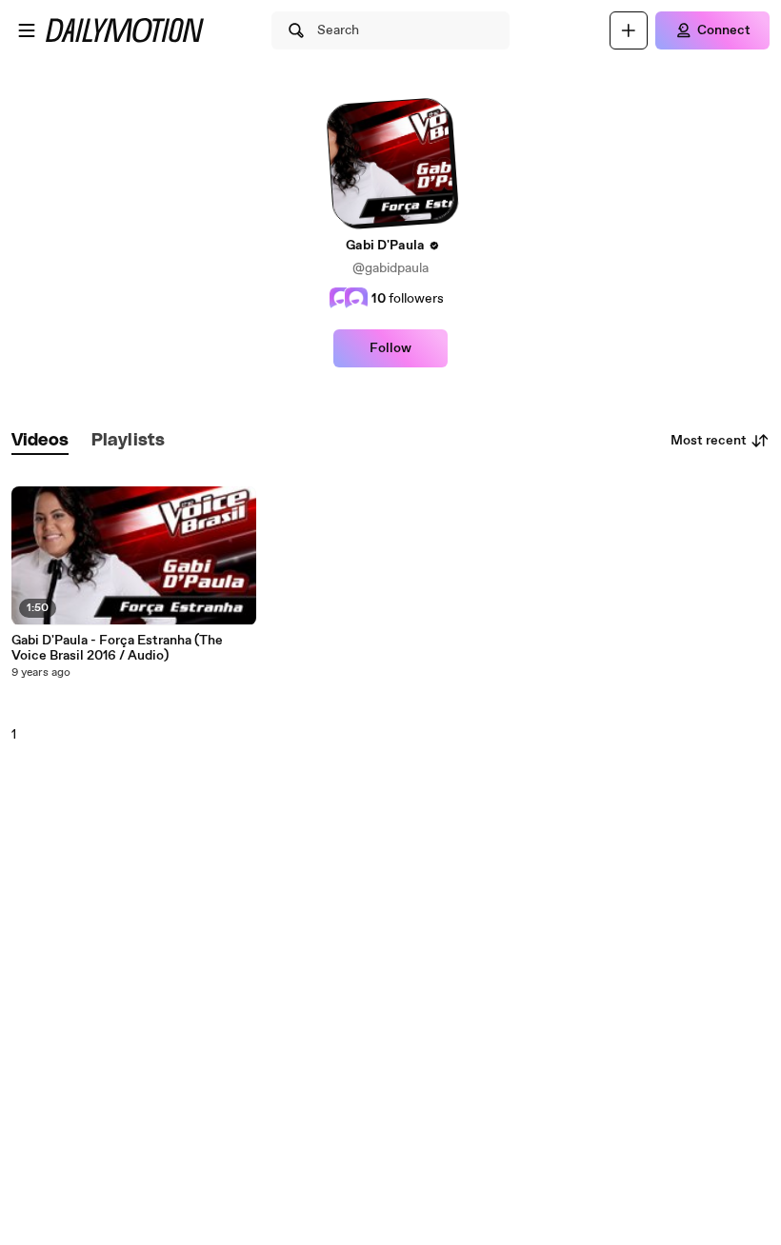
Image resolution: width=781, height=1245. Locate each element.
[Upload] (629, 30)
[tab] (40, 441)
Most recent (709, 440)
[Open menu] (26, 30)
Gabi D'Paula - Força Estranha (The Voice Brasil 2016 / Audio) (117, 648)
